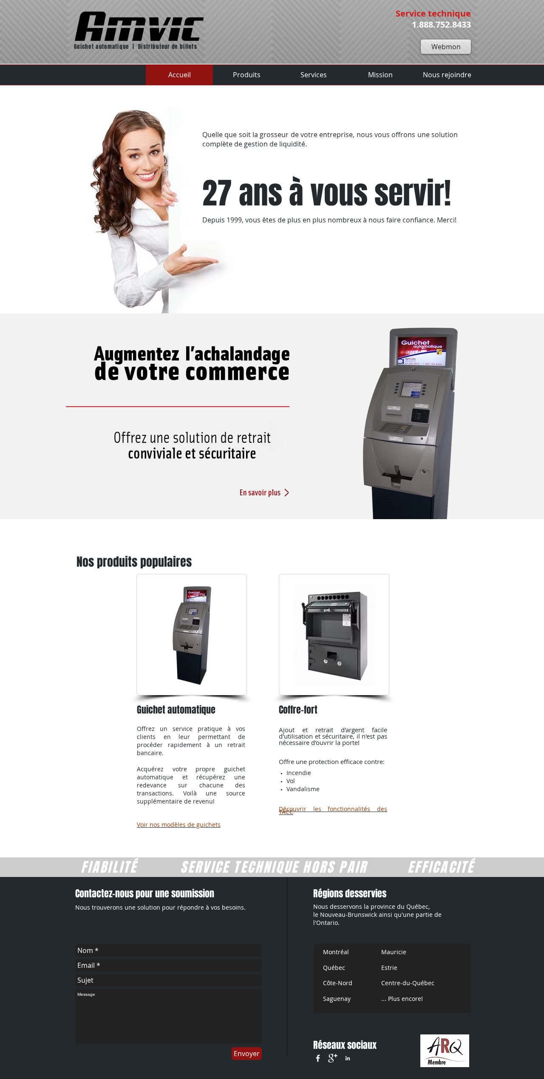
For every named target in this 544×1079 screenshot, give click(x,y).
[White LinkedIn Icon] (347, 1058)
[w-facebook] (318, 1058)
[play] (465, 506)
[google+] (332, 1058)
